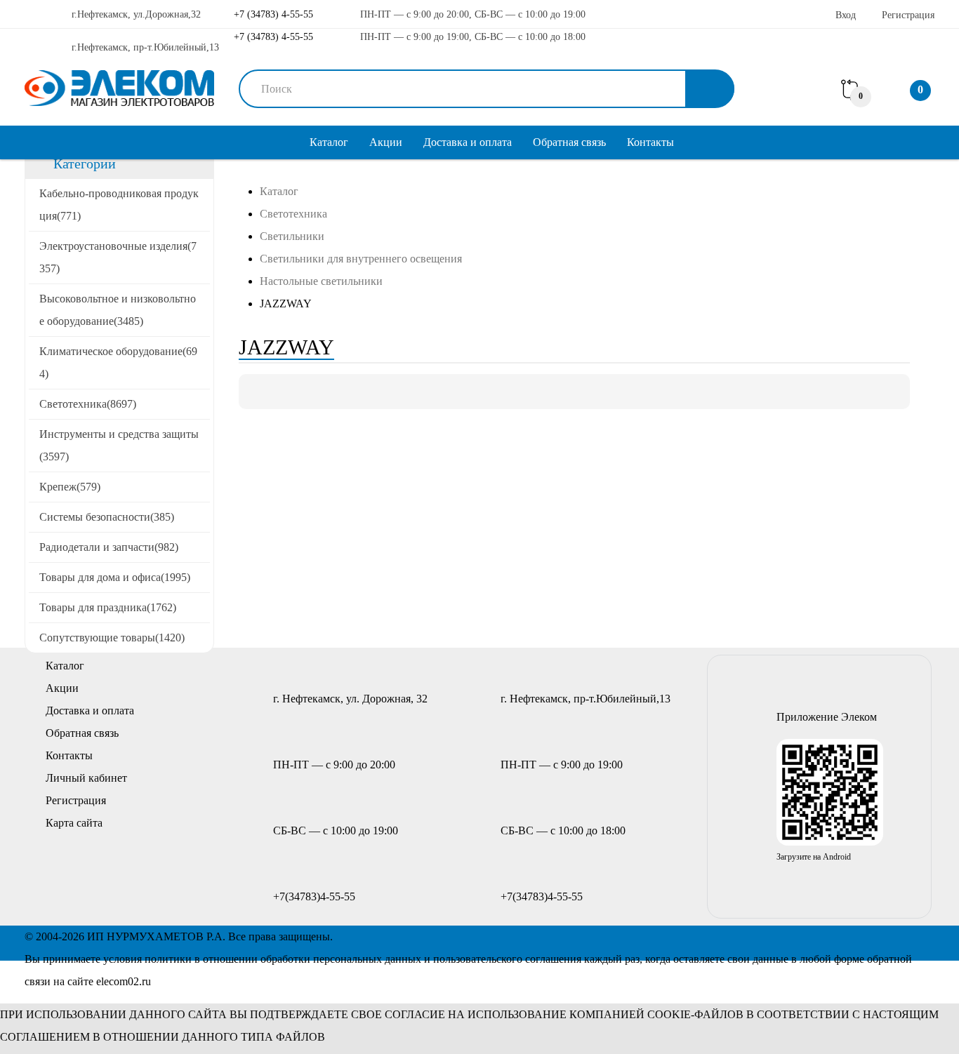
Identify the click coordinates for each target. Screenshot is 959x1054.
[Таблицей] (304, 391)
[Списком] (280, 391)
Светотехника (87, 404)
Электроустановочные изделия (118, 257)
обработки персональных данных (340, 959)
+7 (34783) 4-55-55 (272, 14)
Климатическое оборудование (118, 362)
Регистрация (908, 15)
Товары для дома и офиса (114, 577)
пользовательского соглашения (507, 959)
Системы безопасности (106, 517)
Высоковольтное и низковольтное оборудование (117, 310)
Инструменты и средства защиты (119, 445)
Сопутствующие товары (112, 637)
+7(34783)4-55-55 (314, 896)
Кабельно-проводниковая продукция (119, 204)
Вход (845, 15)
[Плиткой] (256, 391)
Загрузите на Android (813, 857)
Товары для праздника (107, 607)
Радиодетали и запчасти (108, 547)
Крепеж (69, 487)
